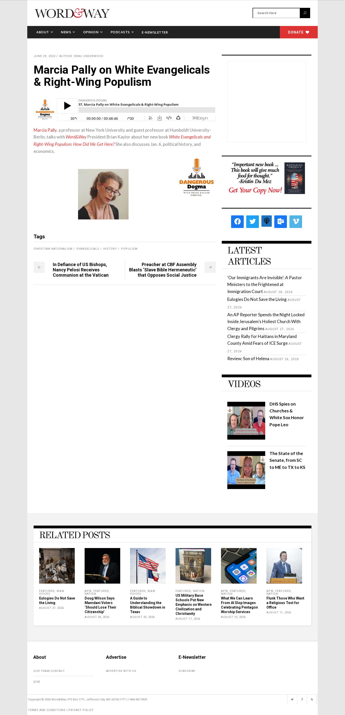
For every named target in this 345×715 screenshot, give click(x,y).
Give (36, 681)
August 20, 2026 (142, 617)
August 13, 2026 (233, 617)
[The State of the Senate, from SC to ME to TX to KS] (246, 487)
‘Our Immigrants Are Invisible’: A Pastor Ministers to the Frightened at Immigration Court (264, 284)
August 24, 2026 (97, 617)
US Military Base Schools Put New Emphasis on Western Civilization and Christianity (194, 604)
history (110, 248)
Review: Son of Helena (248, 358)
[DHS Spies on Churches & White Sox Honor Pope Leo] (246, 438)
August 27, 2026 (51, 608)
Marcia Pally (45, 130)
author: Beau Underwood (81, 56)
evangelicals (88, 248)
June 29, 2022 (45, 56)
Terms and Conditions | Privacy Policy (61, 710)
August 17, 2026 (188, 618)
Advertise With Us (121, 671)
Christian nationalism (53, 248)
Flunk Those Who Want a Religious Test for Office (285, 602)
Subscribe (187, 671)
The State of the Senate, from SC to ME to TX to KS (287, 460)
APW (88, 591)
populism (129, 248)
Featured (47, 591)
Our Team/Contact (49, 671)
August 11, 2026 (278, 612)
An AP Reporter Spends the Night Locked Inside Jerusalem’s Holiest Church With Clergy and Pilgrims (266, 321)
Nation (90, 593)
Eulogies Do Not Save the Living (257, 299)
